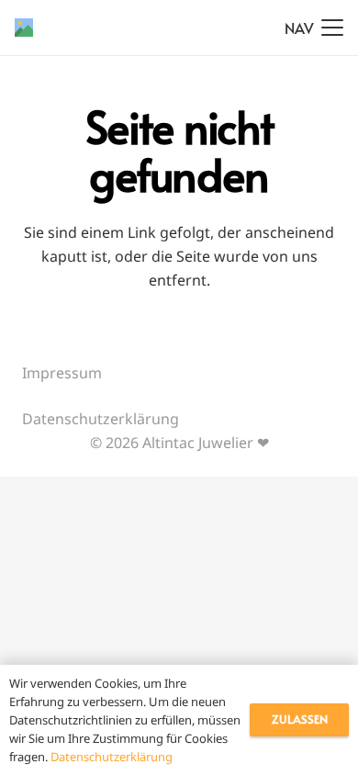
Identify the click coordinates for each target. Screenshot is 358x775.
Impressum (62, 373)
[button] (314, 28)
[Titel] (24, 27)
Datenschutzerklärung (100, 419)
